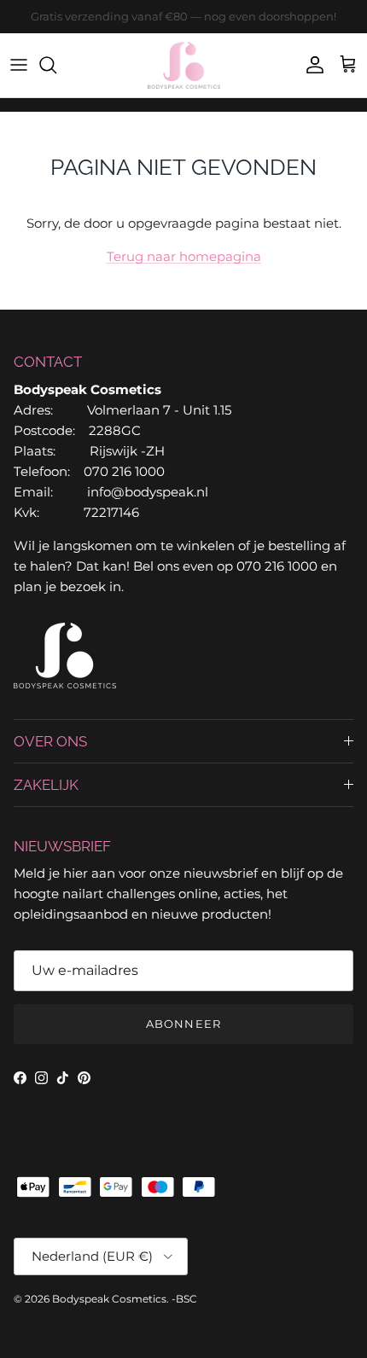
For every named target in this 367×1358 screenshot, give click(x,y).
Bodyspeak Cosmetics (109, 1298)
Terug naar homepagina (184, 256)
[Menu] (19, 65)
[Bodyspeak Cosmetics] (184, 65)
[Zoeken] (56, 65)
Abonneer (183, 1023)
